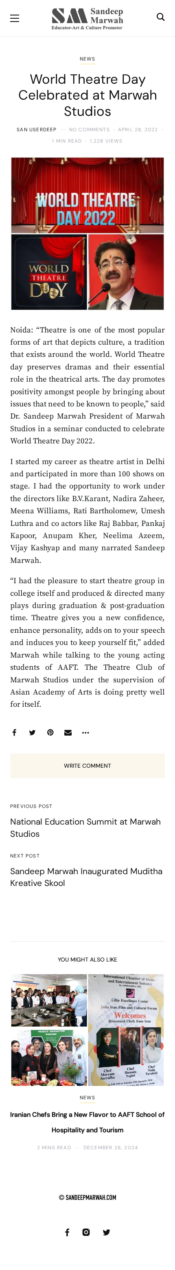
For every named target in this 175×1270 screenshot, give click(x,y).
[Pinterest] (50, 732)
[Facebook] (14, 732)
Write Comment (87, 765)
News (88, 59)
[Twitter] (32, 732)
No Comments (89, 129)
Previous (23, 1063)
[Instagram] (86, 1232)
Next (151, 1063)
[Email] (68, 732)
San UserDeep (37, 129)
